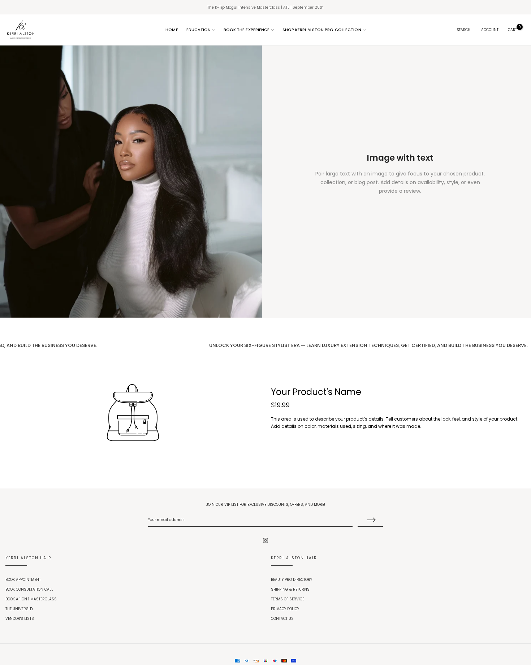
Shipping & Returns (290, 589)
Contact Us (282, 618)
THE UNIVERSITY (19, 609)
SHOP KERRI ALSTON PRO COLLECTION (321, 29)
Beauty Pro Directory (291, 579)
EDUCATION (198, 29)
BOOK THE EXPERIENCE (247, 29)
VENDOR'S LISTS (19, 618)
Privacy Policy (285, 609)
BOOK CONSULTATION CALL (29, 589)
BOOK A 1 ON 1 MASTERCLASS (31, 599)
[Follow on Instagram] (265, 540)
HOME (171, 29)
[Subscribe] (370, 520)
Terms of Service (287, 599)
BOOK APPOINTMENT (23, 579)
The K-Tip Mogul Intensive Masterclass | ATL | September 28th (265, 7)
